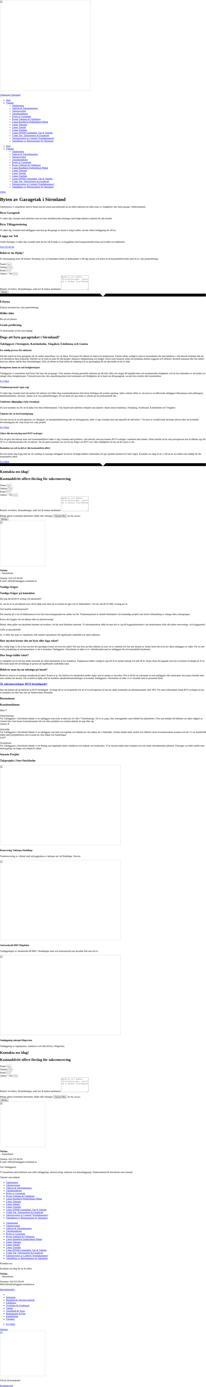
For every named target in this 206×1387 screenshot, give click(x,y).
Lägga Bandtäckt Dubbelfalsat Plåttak (30, 122)
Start (8, 100)
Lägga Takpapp (19, 124)
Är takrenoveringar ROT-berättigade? (24, 683)
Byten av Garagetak (21, 116)
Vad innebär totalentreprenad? (14, 609)
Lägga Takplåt (19, 127)
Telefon (4, 267)
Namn (3, 264)
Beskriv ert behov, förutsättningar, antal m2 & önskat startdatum (30, 289)
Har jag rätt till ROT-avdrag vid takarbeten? (20, 599)
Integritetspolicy (7, 1289)
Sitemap (4, 1329)
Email (3, 270)
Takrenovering (19, 111)
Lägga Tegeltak (19, 130)
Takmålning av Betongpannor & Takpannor (33, 141)
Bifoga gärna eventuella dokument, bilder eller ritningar (26, 516)
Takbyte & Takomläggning (25, 108)
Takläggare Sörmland (10, 95)
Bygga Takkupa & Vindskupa (26, 119)
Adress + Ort (6, 273)
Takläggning (18, 105)
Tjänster (10, 103)
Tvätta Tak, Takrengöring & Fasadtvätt (30, 135)
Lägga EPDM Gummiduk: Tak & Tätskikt (32, 132)
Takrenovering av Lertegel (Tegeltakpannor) (33, 138)
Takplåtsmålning (20, 113)
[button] (103, 599)
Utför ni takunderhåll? (10, 629)
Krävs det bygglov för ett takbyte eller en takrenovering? (27, 619)
